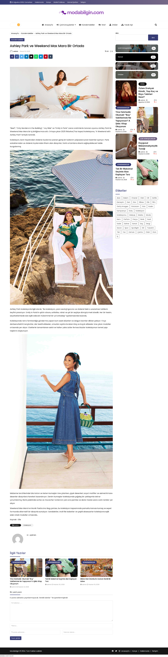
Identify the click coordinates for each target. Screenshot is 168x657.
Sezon (119, 228)
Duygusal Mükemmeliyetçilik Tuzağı (148, 146)
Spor (126, 228)
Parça (135, 219)
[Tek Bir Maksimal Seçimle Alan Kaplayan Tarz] (61, 567)
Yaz (124, 232)
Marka (140, 215)
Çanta (140, 232)
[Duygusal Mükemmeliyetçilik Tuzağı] (126, 146)
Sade (119, 223)
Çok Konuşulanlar (67, 25)
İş (117, 236)
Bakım (125, 198)
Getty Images (122, 206)
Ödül (148, 232)
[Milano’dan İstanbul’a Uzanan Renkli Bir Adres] (96, 567)
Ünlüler (115, 25)
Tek (118, 232)
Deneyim (120, 202)
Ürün (154, 232)
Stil (143, 228)
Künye (48, 2)
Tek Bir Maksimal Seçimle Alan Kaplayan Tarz (124, 172)
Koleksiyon (27, 525)
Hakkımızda (39, 2)
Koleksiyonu (121, 215)
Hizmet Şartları (72, 2)
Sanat (134, 223)
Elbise (141, 202)
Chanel (134, 198)
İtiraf (104, 25)
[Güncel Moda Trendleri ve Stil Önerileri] (84, 13)
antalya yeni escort (6, 656)
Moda (148, 215)
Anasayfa (49, 25)
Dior (134, 202)
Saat (149, 219)
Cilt (148, 198)
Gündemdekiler (88, 25)
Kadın (150, 206)
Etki (148, 202)
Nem (119, 219)
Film (154, 202)
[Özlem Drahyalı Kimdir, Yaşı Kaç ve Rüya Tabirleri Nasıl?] (126, 93)
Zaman (132, 232)
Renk (142, 219)
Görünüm (135, 206)
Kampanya (121, 211)
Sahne (126, 223)
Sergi (148, 223)
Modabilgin (14, 651)
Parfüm (127, 219)
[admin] (11, 51)
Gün (143, 206)
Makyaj (132, 215)
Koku (131, 211)
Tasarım (150, 228)
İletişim (83, 2)
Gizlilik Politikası (59, 2)
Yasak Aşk (128, 25)
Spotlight (135, 228)
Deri (128, 202)
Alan (118, 198)
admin (15, 51)
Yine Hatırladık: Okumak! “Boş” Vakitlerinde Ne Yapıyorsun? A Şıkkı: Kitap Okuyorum (26, 581)
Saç (141, 223)
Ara (117, 33)
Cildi (142, 198)
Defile (154, 198)
